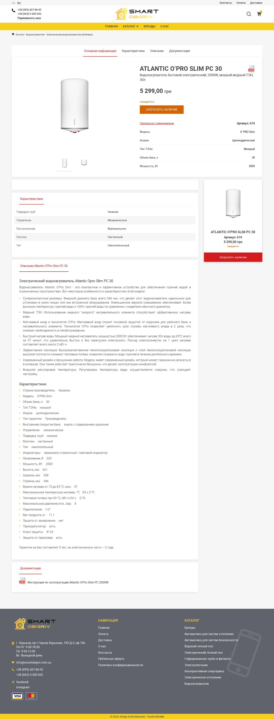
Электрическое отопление (203, 677)
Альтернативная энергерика (204, 671)
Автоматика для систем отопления (209, 634)
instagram (23, 687)
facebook (22, 682)
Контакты (226, 2)
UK (13, 3)
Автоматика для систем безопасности (211, 640)
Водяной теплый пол (199, 646)
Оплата (241, 2)
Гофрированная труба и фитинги (207, 659)
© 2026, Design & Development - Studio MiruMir (137, 716)
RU (19, 3)
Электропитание (196, 665)
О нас (164, 26)
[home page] (13, 34)
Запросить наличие (162, 109)
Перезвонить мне (29, 18)
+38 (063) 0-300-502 (29, 13)
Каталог (129, 26)
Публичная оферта (111, 659)
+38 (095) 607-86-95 (29, 9)
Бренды (149, 26)
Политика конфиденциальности (120, 665)
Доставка (256, 2)
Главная (111, 26)
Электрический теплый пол (204, 652)
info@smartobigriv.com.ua (33, 662)
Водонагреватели (197, 684)
